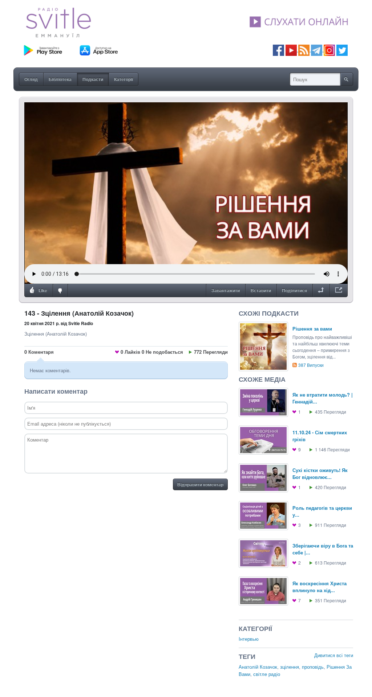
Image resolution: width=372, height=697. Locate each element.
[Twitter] (342, 49)
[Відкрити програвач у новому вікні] (338, 291)
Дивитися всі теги (333, 655)
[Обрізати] (320, 291)
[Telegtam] (316, 49)
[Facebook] (278, 49)
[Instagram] (329, 49)
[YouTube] (292, 49)
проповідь (313, 666)
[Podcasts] (304, 49)
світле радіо (266, 674)
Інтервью (249, 638)
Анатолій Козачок (258, 666)
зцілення (289, 666)
